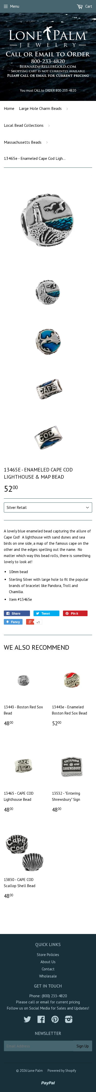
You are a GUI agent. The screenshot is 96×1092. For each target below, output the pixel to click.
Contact (48, 969)
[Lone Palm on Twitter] (27, 1020)
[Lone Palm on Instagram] (69, 1020)
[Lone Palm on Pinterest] (55, 1020)
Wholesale (48, 976)
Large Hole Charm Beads (40, 108)
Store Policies (48, 954)
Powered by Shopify (62, 1070)
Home (9, 108)
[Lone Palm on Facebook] (41, 1020)
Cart (88, 6)
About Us (48, 961)
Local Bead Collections (24, 125)
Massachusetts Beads (22, 142)
